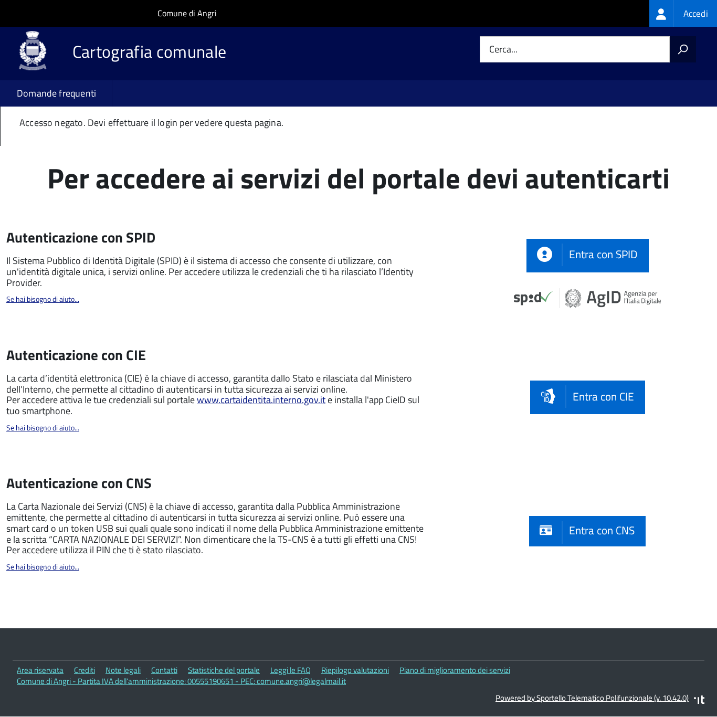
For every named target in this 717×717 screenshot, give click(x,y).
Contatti (164, 670)
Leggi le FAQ (290, 670)
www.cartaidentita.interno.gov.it (261, 400)
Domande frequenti (56, 93)
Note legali (123, 670)
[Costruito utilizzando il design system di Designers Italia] (699, 701)
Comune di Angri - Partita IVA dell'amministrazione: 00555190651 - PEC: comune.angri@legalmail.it (181, 681)
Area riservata (40, 670)
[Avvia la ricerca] (683, 49)
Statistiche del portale (224, 670)
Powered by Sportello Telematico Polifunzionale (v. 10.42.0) (592, 698)
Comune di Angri (187, 13)
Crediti (84, 670)
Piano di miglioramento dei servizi (454, 670)
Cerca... (503, 49)
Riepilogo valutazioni (355, 670)
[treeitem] (683, 13)
